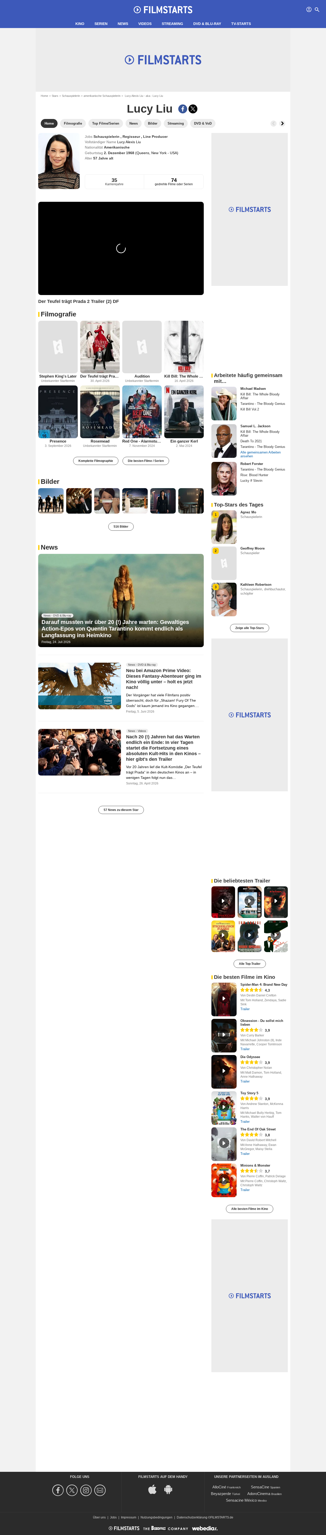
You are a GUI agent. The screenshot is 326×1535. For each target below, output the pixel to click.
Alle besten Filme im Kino (249, 1209)
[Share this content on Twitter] (192, 108)
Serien (100, 24)
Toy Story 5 (249, 1093)
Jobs (113, 1517)
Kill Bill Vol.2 (249, 409)
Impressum (128, 1517)
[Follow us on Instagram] (86, 1490)
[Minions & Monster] (224, 1180)
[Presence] (58, 411)
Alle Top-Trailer (250, 964)
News (123, 24)
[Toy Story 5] (224, 1108)
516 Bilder (121, 526)
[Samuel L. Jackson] (224, 441)
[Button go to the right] (282, 124)
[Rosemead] (100, 411)
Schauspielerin (71, 95)
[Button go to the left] (273, 124)
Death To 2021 (251, 441)
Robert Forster (251, 464)
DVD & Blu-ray (207, 24)
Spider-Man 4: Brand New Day (263, 984)
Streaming (172, 24)
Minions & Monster (255, 1165)
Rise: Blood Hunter (254, 475)
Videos (145, 24)
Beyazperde (221, 1493)
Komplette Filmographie (95, 461)
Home (44, 95)
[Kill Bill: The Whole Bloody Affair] (184, 347)
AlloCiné (219, 1487)
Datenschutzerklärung (192, 1517)
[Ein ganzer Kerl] (184, 411)
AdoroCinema (258, 1493)
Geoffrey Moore (252, 548)
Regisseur (132, 137)
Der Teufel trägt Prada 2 (100, 376)
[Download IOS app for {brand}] (155, 1489)
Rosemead (100, 441)
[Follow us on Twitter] (72, 1490)
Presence (58, 441)
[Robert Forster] (224, 479)
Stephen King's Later (58, 376)
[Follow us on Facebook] (58, 1490)
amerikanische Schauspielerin (102, 95)
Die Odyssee (250, 1057)
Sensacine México (241, 1500)
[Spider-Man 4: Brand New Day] (224, 999)
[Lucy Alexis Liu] (59, 161)
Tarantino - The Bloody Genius (262, 404)
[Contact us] (100, 1490)
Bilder (50, 481)
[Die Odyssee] (224, 1072)
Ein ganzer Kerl (184, 441)
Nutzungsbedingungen (156, 1517)
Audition (142, 376)
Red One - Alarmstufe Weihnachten (142, 441)
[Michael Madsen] (224, 403)
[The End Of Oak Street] (224, 1144)
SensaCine (260, 1487)
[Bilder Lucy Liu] (51, 501)
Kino (79, 24)
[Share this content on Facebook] (182, 108)
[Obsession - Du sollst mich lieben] (224, 1035)
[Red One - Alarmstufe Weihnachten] (142, 411)
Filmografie (58, 314)
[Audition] (142, 347)
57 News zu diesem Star (121, 810)
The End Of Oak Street (258, 1129)
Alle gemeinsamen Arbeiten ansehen (260, 454)
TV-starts (241, 24)
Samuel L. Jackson (255, 426)
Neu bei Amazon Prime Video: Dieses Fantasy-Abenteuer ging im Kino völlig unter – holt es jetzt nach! (163, 679)
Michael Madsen (253, 389)
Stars (55, 95)
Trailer (245, 1009)
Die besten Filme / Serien (146, 461)
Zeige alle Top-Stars (249, 628)
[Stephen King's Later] (58, 347)
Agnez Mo (248, 512)
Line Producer (155, 137)
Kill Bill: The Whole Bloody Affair (184, 376)
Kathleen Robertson (255, 584)
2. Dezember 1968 (119, 153)
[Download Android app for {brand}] (171, 1489)
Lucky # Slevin (251, 481)
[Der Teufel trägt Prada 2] (100, 347)
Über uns (99, 1517)
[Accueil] (163, 9)
